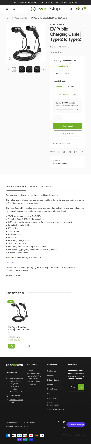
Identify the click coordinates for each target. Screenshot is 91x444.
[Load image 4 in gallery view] (37, 69)
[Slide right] (43, 69)
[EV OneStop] (14, 366)
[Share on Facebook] (58, 152)
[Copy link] (81, 152)
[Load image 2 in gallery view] (22, 69)
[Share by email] (75, 151)
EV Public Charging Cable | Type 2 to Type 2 (18, 329)
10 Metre (71, 87)
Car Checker (46, 186)
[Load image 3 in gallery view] (29, 69)
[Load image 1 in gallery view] (14, 69)
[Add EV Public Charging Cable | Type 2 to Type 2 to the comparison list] (29, 346)
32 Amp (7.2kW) (62, 73)
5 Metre (59, 87)
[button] (7, 9)
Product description (16, 186)
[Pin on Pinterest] (69, 152)
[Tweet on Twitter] (64, 152)
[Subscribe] (81, 387)
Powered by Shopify (79, 435)
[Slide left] (8, 69)
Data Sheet (11, 262)
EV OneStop (57, 24)
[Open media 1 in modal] (26, 43)
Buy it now (68, 133)
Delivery (33, 186)
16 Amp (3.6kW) (62, 66)
